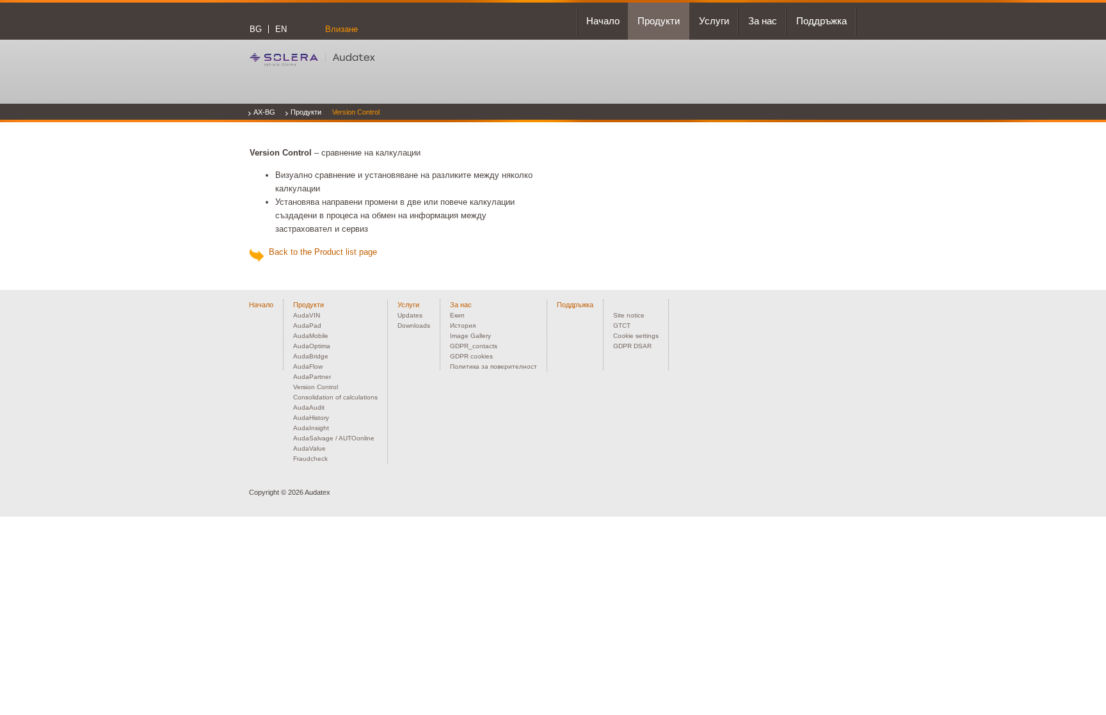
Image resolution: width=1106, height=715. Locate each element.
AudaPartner (312, 376)
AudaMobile (310, 335)
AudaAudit (309, 407)
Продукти (306, 112)
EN (281, 29)
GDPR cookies (471, 356)
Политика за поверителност (493, 366)
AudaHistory (311, 417)
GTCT (621, 325)
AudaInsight (311, 427)
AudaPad (307, 325)
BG (256, 29)
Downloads (413, 325)
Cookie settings (636, 335)
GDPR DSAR (632, 345)
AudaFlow (308, 366)
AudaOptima (311, 345)
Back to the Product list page (320, 252)
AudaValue (309, 448)
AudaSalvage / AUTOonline (333, 438)
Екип (457, 315)
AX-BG (264, 112)
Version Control (356, 112)
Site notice (629, 315)
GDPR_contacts (473, 345)
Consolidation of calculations (335, 397)
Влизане (341, 29)
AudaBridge (310, 356)
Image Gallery (470, 335)
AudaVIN (306, 315)
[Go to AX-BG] (312, 59)
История (463, 325)
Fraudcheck (310, 458)
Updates (409, 315)
